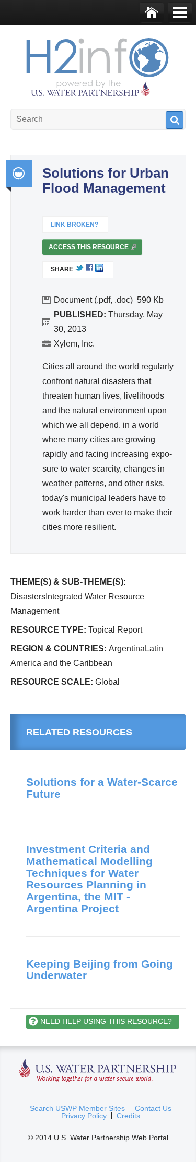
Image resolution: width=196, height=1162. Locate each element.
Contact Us (153, 1108)
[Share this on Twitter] (79, 270)
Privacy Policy (84, 1115)
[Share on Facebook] (89, 270)
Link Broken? (74, 224)
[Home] (152, 12)
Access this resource (91, 249)
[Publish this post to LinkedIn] (99, 270)
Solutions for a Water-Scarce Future (102, 788)
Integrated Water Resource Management (19, 173)
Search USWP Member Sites (77, 1108)
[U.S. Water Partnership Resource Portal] (98, 64)
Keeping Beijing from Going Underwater (99, 970)
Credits (128, 1115)
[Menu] (180, 12)
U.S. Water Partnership (98, 1071)
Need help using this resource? (106, 1021)
